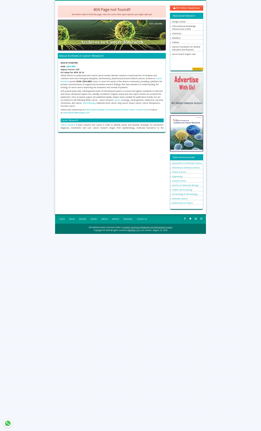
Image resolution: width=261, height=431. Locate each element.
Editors (104, 219)
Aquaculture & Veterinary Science (187, 163)
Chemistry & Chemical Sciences (186, 167)
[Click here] (186, 92)
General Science (179, 180)
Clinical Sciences (179, 172)
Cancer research (68, 125)
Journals (82, 219)
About (72, 219)
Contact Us (142, 219)
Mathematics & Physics (182, 203)
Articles (94, 219)
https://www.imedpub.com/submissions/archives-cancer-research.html (116, 109)
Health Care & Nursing (182, 189)
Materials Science (180, 198)
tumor (117, 100)
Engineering (177, 176)
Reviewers (128, 219)
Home (62, 219)
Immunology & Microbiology (185, 194)
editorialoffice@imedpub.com (76, 112)
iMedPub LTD (133, 230)
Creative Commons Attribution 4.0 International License (147, 227)
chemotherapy (89, 103)
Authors (115, 219)
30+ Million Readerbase (187, 8)
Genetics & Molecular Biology (185, 185)
